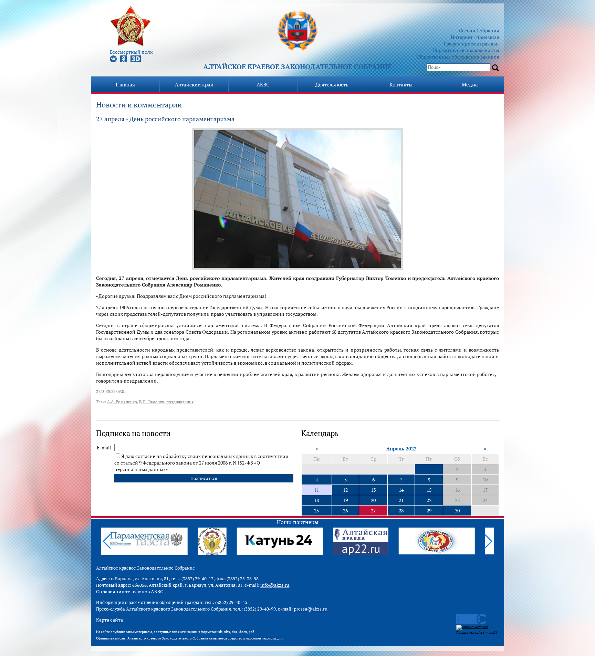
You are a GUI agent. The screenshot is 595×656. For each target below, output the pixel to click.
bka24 (493, 632)
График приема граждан (471, 43)
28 (401, 510)
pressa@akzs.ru (310, 608)
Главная (125, 84)
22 (429, 500)
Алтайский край (194, 84)
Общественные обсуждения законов (457, 56)
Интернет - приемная (475, 37)
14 (401, 490)
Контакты (401, 84)
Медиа (470, 84)
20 (373, 500)
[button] (488, 541)
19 (345, 500)
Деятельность (331, 84)
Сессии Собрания (479, 30)
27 (373, 510)
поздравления (180, 401)
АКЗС (263, 84)
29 (429, 510)
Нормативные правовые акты (465, 50)
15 (429, 490)
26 (345, 510)
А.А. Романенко (122, 401)
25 (316, 510)
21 (401, 500)
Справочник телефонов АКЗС (129, 591)
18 (316, 500)
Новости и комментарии (139, 105)
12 (345, 490)
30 (457, 510)
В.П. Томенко (151, 401)
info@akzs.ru (274, 585)
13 (373, 490)
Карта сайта (109, 619)
